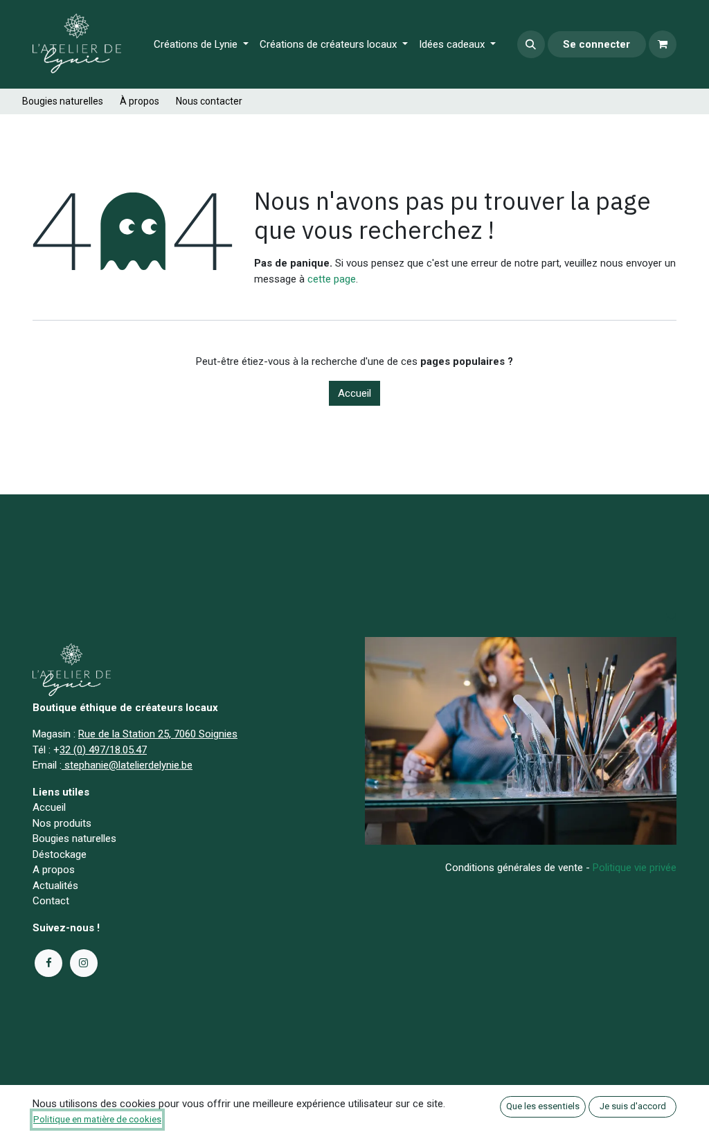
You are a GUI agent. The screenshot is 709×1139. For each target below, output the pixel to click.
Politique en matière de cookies (97, 1119)
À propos (139, 101)
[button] (531, 44)
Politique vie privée (634, 867)
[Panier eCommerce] (662, 44)
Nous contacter (209, 101)
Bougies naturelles (62, 101)
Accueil (354, 393)
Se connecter (596, 44)
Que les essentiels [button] (543, 1106)
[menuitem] (201, 44)
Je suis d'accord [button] (633, 1106)
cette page (331, 279)
